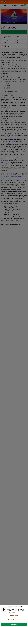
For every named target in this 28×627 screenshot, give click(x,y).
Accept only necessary (14, 620)
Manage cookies (14, 615)
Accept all (14, 624)
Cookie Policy (11, 612)
